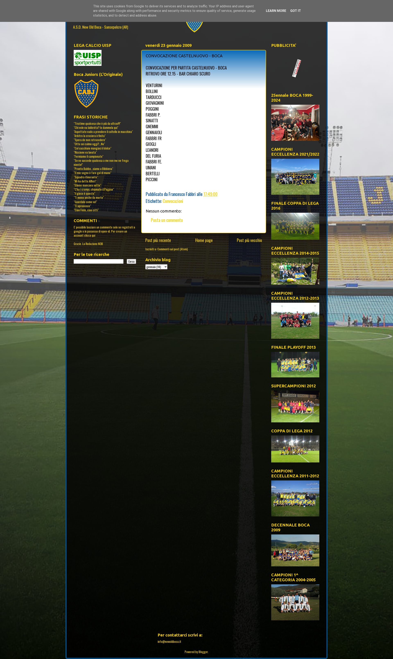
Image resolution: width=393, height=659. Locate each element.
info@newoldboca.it (169, 641)
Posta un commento (167, 220)
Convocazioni (173, 201)
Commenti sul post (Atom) (172, 249)
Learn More (276, 11)
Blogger (203, 652)
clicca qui (89, 235)
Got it (295, 11)
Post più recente (158, 240)
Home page (204, 240)
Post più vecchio (249, 240)
